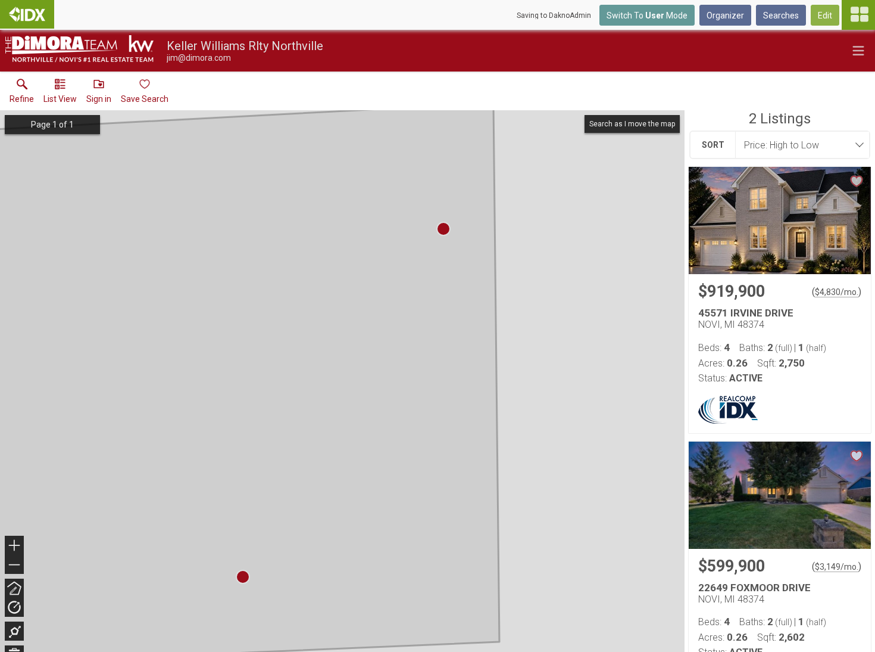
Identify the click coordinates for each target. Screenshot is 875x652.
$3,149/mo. (836, 567)
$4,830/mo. (836, 292)
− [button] (15, 566)
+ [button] (14, 546)
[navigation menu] (858, 15)
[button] (60, 93)
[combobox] (799, 145)
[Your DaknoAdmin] (27, 14)
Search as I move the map (632, 124)
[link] (22, 93)
